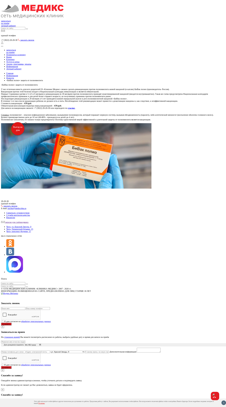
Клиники (10, 59)
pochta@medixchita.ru (17, 208)
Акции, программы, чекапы (18, 64)
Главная (9, 73)
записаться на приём (6, 22)
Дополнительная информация (123, 352)
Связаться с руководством (17, 213)
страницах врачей (12, 337)
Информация (12, 66)
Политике (41, 403)
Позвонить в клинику (16, 55)
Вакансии (10, 217)
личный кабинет (8, 26)
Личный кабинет (13, 69)
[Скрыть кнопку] (26, 123)
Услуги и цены (12, 62)
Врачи (9, 57)
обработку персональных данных (36, 321)
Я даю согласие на (27, 321)
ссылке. (71, 108)
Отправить (6, 324)
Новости (10, 78)
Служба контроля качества (18, 215)
